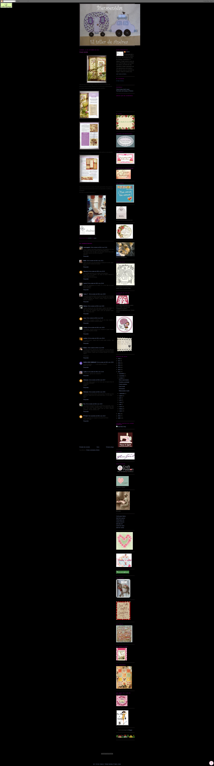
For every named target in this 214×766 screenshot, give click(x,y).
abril (120, 404)
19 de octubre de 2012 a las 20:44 (96, 338)
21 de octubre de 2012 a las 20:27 (97, 380)
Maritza (85, 306)
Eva (84, 404)
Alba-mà (85, 271)
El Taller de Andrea (120, 80)
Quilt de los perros (120, 518)
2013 (119, 369)
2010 (119, 416)
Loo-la (85, 283)
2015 (119, 365)
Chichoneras (122, 388)
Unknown (85, 380)
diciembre (121, 373)
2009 (119, 418)
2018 (119, 358)
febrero (121, 408)
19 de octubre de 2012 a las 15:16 (99, 247)
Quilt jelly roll (119, 523)
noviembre (122, 375)
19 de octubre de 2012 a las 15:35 (96, 271)
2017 (119, 360)
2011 (119, 413)
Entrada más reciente (84, 447)
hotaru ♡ (85, 294)
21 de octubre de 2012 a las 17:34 (95, 371)
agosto (121, 395)
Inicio (98, 447)
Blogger (130, 730)
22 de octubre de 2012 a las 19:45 (97, 392)
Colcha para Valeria (121, 516)
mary (84, 318)
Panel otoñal (122, 386)
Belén (84, 260)
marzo (121, 406)
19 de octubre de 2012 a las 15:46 (95, 283)
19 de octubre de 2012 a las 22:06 (105, 362)
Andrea (128, 51)
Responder (86, 256)
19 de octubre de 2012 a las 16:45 (95, 318)
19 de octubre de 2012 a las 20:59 (96, 347)
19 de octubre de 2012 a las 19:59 (96, 327)
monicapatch (86, 247)
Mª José (85, 416)
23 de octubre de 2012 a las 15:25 (94, 404)
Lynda (85, 371)
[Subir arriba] (211, 763)
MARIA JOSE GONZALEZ (89, 362)
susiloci (85, 338)
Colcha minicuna (120, 522)
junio (120, 400)
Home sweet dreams (124, 380)
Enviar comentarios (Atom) (92, 450)
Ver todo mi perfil (121, 74)
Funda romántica (123, 384)
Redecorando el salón (124, 390)
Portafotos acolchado (124, 382)
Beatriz (85, 347)
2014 (119, 367)
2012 (119, 371)
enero (120, 411)
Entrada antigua (110, 447)
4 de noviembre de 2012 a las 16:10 (96, 416)
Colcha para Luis (120, 520)
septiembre (122, 393)
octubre (121, 378)
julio (120, 398)
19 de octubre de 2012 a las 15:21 (95, 260)
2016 (119, 363)
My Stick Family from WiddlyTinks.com (107, 764)
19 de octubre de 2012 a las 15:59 (97, 294)
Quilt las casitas (120, 527)
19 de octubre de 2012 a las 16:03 (96, 306)
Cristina (85, 327)
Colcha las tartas (120, 525)
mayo (120, 402)
